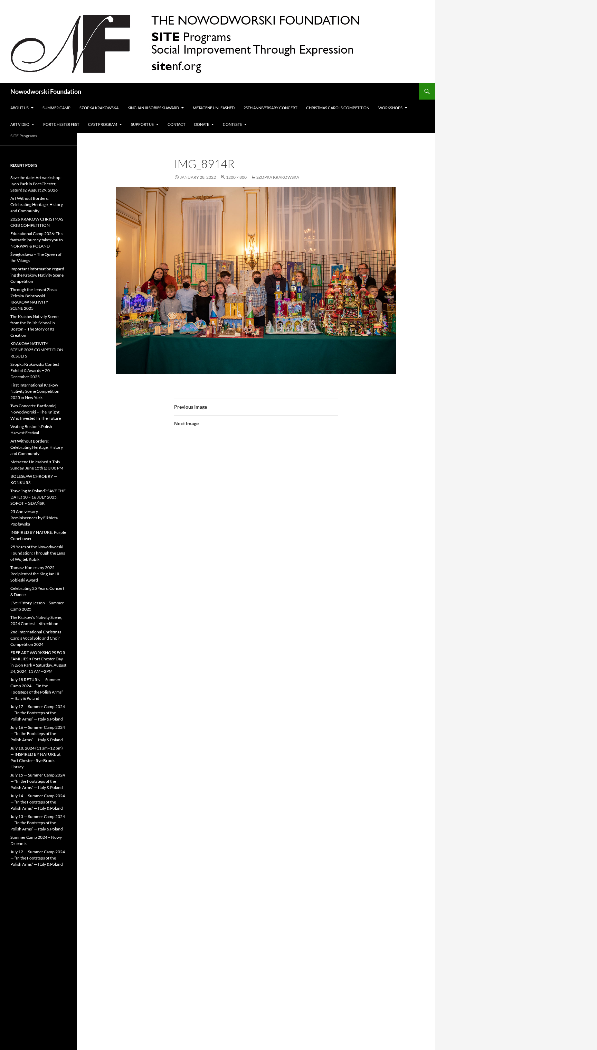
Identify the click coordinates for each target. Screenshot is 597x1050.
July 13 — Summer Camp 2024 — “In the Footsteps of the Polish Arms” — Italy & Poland (37, 822)
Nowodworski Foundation (45, 91)
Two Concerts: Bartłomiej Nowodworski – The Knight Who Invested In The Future (35, 412)
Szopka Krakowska (99, 107)
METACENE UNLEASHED (214, 107)
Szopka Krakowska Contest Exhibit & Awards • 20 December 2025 (34, 370)
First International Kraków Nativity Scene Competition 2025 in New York (34, 391)
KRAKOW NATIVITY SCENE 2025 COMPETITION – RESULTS (38, 350)
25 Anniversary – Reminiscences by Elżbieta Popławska (34, 518)
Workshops (390, 107)
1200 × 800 (236, 177)
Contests (232, 124)
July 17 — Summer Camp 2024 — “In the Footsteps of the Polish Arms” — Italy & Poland (37, 713)
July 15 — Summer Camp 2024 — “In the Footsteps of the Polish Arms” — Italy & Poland (37, 781)
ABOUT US (19, 107)
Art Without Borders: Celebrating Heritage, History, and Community (37, 204)
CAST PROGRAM (102, 124)
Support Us (142, 124)
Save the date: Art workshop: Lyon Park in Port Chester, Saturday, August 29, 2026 (35, 184)
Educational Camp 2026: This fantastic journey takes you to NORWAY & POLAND (36, 240)
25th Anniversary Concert (270, 107)
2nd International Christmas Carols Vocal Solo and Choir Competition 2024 (35, 638)
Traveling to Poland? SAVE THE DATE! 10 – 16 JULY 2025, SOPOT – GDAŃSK (38, 497)
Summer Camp (56, 107)
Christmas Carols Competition (337, 107)
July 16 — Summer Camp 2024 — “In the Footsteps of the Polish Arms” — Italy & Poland (37, 733)
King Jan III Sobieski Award (153, 107)
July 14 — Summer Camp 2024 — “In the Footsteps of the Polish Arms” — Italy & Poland (37, 802)
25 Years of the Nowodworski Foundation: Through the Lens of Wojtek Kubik (37, 553)
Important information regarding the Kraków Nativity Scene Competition (38, 275)
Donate (201, 124)
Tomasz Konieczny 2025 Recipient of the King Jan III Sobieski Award (34, 574)
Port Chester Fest (61, 124)
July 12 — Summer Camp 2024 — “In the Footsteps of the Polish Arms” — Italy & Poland (37, 858)
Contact (176, 124)
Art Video (19, 124)
